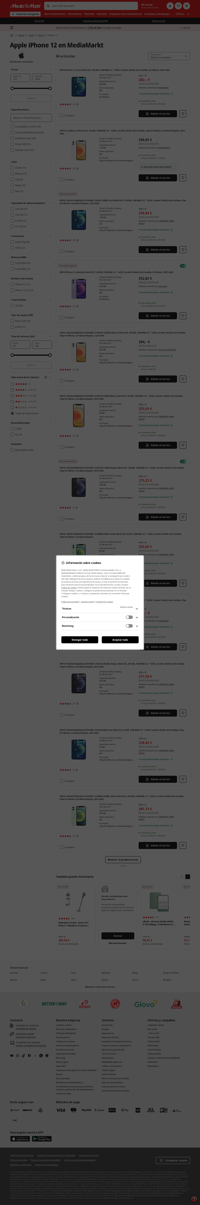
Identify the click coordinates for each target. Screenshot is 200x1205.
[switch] (129, 617)
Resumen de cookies (104, 602)
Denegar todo (80, 639)
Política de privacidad (70, 602)
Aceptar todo (120, 639)
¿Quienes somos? (87, 602)
